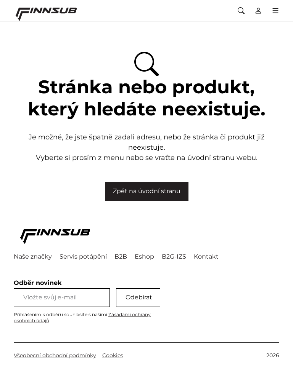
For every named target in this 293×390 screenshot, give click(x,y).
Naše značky (33, 256)
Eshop (144, 256)
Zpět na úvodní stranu (146, 191)
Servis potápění (83, 256)
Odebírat (139, 297)
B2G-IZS (174, 256)
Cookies (112, 355)
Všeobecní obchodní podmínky (55, 355)
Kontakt (206, 256)
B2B (120, 256)
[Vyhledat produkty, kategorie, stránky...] (241, 10)
